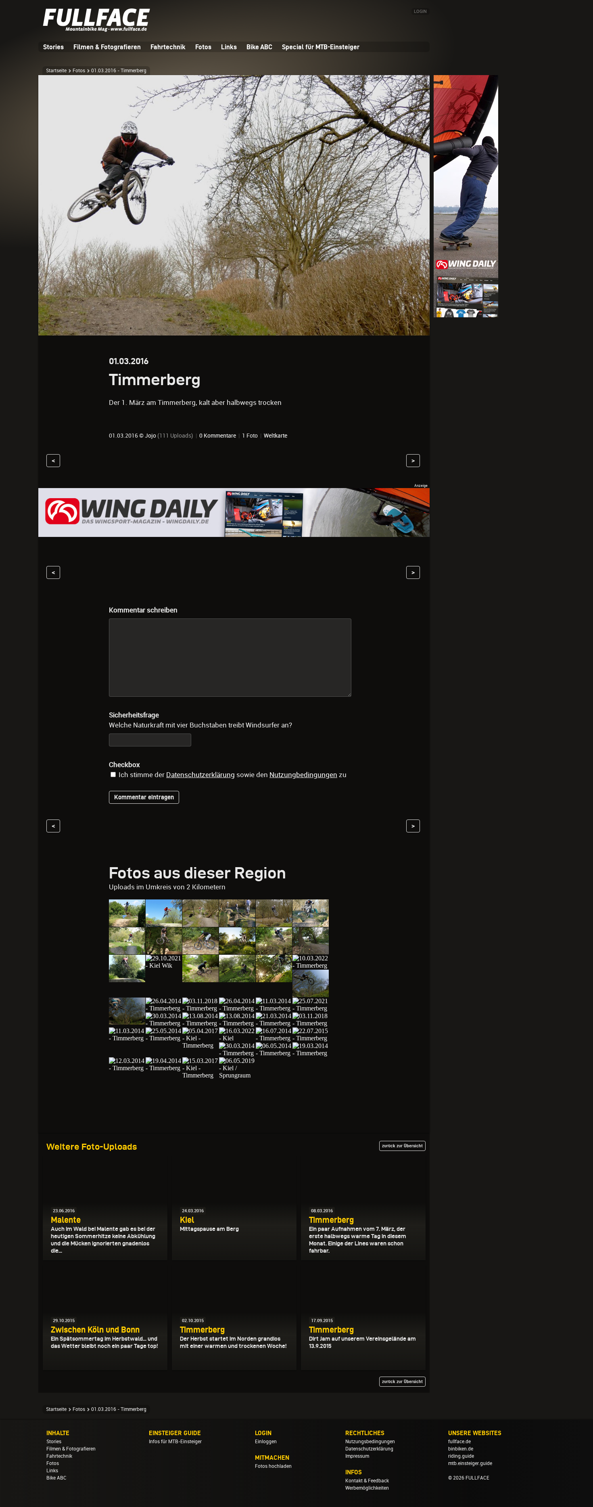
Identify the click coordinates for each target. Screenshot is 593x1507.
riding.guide (461, 1456)
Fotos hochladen (273, 1466)
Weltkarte (275, 435)
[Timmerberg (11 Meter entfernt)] (127, 950)
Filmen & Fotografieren (107, 46)
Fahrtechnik (168, 46)
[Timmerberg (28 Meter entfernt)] (310, 1023)
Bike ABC (259, 46)
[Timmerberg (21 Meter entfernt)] (200, 1008)
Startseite (56, 70)
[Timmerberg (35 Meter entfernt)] (274, 1038)
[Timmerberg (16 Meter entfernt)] (200, 978)
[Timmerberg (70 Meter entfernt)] (164, 1068)
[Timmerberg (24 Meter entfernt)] (274, 1023)
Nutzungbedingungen (303, 775)
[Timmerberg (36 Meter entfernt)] (237, 1053)
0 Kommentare (217, 435)
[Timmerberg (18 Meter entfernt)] (237, 978)
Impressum (357, 1456)
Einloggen (266, 1441)
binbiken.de (460, 1449)
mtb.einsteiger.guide (470, 1463)
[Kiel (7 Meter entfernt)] (200, 923)
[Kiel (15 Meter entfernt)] (310, 950)
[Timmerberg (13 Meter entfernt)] (237, 950)
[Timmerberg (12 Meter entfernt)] (200, 950)
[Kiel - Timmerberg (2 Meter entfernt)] (127, 923)
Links (229, 46)
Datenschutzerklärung (200, 775)
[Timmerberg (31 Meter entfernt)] (127, 1038)
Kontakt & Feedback (367, 1481)
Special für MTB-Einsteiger (320, 46)
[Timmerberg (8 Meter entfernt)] (237, 923)
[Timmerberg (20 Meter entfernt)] (310, 993)
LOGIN (420, 11)
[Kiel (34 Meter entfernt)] (237, 1038)
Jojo (150, 435)
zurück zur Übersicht (402, 1145)
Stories (53, 46)
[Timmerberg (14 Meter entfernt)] (274, 950)
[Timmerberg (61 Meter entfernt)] (127, 1068)
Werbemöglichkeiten (367, 1488)
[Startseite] (98, 28)
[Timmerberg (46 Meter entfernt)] (310, 1053)
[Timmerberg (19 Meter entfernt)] (274, 978)
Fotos (203, 46)
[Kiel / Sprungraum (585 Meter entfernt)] (237, 1075)
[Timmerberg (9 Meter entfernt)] (274, 923)
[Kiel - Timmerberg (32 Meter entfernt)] (200, 1045)
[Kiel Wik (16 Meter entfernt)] (164, 965)
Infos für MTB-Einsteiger (175, 1441)
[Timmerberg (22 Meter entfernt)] (237, 1008)
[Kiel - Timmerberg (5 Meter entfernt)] (164, 923)
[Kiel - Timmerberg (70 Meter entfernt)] (200, 1075)
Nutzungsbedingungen (370, 1441)
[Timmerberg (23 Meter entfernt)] (200, 1023)
